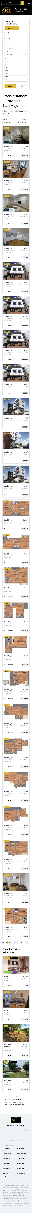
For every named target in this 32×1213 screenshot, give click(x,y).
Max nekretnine (20, 1166)
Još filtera (12, 28)
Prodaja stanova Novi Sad (12, 1097)
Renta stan (5, 1173)
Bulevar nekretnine (21, 1153)
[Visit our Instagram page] (11, 1126)
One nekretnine (20, 1171)
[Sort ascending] (22, 122)
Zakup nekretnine (21, 1173)
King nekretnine (6, 1168)
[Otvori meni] (29, 3)
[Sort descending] (25, 122)
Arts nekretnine (6, 1171)
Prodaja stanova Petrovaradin (13, 1099)
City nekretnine (20, 1148)
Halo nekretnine (20, 1156)
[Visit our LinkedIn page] (21, 1126)
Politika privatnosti (9, 1130)
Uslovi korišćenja (23, 1130)
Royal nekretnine (6, 1153)
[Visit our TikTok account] (24, 1126)
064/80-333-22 (19, 12)
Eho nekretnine (20, 1158)
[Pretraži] (22, 3)
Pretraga (10, 86)
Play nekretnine (6, 1166)
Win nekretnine (20, 1161)
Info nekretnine (20, 1150)
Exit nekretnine (20, 1163)
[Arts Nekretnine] (7, 10)
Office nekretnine (6, 1156)
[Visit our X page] (18, 1126)
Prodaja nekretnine (7, 1176)
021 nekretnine (6, 1150)
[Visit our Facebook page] (8, 1126)
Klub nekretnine (6, 1158)
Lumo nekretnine (21, 1176)
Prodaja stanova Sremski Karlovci (14, 1102)
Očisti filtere (23, 86)
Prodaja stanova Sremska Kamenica (14, 1104)
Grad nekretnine (6, 1148)
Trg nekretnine (20, 1168)
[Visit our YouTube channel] (14, 1126)
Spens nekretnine (6, 1161)
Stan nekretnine (6, 1163)
